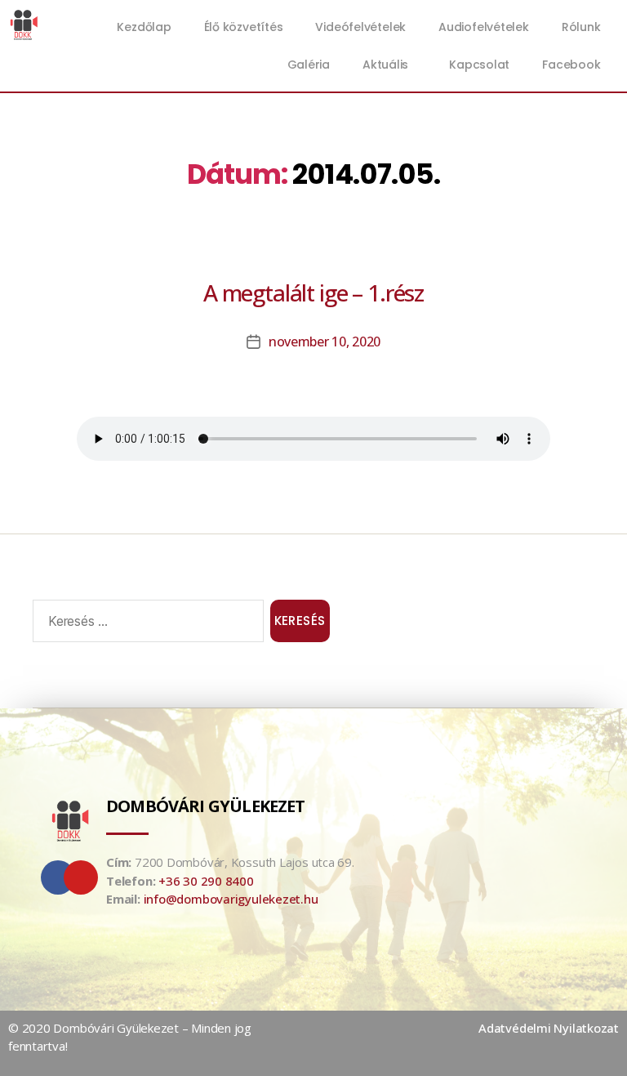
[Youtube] (81, 877)
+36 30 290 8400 (206, 881)
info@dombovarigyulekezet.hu (231, 899)
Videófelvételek (360, 27)
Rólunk (581, 27)
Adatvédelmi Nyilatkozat (548, 1028)
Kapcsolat (479, 64)
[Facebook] (58, 877)
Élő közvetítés (243, 27)
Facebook (571, 64)
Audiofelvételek (483, 27)
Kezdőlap (144, 27)
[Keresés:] (145, 624)
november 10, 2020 (324, 341)
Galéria (308, 64)
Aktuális (385, 64)
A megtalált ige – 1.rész (313, 292)
